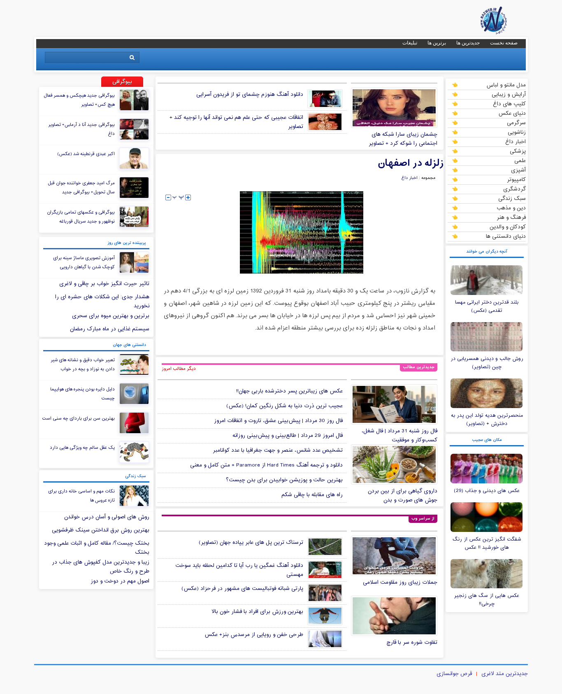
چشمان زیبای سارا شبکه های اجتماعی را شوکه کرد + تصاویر (403, 139)
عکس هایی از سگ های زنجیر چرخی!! (486, 600)
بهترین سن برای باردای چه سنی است (78, 418)
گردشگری (514, 189)
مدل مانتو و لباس (506, 85)
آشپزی (518, 170)
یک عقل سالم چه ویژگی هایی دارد (82, 447)
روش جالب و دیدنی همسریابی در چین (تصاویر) (487, 363)
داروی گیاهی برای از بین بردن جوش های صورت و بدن (402, 496)
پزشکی (518, 151)
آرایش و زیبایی (509, 94)
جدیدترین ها (468, 43)
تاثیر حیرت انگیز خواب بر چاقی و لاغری (104, 283)
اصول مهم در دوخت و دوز (120, 581)
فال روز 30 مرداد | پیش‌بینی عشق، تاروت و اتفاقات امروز (278, 420)
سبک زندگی (512, 198)
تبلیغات (409, 43)
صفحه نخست (504, 43)
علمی (520, 160)
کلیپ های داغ (509, 104)
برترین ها (436, 43)
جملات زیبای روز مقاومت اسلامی (400, 582)
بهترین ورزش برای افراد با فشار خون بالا (257, 611)
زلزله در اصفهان (411, 163)
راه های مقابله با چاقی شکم (312, 494)
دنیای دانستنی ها (506, 236)
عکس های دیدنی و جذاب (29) (487, 491)
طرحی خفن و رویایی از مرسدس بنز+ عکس (253, 634)
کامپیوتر (516, 179)
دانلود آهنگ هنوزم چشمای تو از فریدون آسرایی (249, 94)
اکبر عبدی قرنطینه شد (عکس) (86, 154)
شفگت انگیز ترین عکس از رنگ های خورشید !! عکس (487, 543)
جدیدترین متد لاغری (504, 673)
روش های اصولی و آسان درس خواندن (106, 517)
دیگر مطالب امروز (179, 368)
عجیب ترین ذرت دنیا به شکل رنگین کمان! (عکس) (284, 406)
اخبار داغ (515, 141)
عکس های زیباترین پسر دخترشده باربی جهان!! (289, 391)
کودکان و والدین (508, 227)
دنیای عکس (512, 113)
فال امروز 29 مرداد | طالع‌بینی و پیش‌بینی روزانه (287, 435)
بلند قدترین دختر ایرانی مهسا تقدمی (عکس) (486, 306)
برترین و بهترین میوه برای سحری (110, 315)
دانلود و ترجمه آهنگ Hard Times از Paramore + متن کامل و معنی (266, 465)
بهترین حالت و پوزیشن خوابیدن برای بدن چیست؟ (284, 480)
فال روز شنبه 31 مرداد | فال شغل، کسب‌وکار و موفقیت (399, 436)
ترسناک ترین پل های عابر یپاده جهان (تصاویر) (251, 542)
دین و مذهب (511, 208)
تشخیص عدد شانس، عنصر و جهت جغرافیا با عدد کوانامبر (278, 450)
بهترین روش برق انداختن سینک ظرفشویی (100, 530)
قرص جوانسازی (454, 673)
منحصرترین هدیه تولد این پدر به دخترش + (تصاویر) (487, 419)
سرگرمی (516, 122)
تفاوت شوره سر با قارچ (411, 642)
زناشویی (517, 132)
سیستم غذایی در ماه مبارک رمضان (109, 329)
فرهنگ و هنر (511, 217)
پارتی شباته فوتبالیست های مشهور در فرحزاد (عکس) (242, 588)
